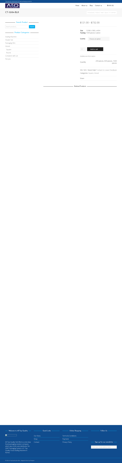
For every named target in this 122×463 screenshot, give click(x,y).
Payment (65, 439)
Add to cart (94, 49)
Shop (35, 439)
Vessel (96, 73)
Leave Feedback (111, 70)
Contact (36, 442)
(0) (110, 5)
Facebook (116, 1)
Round (47, 248)
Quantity (82, 39)
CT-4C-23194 (49, 410)
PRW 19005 (49, 246)
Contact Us (100, 70)
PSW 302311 (49, 164)
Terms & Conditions (69, 436)
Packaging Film (10, 43)
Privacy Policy (67, 442)
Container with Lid (11, 56)
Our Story (37, 436)
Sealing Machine (10, 37)
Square (90, 73)
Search (32, 27)
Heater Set (9, 40)
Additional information (87, 56)
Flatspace (32, 460)
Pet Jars (8, 59)
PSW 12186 (49, 328)
